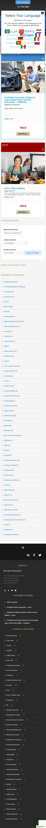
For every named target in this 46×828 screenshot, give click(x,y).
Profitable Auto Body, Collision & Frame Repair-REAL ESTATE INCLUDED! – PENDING (19, 99)
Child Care (7, 336)
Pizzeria (6, 455)
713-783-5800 (23, 7)
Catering (7, 331)
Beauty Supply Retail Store (13, 321)
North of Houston (12, 725)
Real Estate (8, 470)
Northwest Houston (13, 745)
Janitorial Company (10, 396)
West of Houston (12, 814)
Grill (5, 381)
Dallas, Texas (11, 655)
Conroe (9, 645)
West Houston (11, 809)
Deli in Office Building (14, 188)
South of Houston (12, 769)
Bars (5, 311)
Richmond (10, 759)
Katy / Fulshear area (13, 695)
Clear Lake (10, 640)
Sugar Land (10, 794)
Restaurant (8, 475)
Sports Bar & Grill (9, 510)
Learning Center (9, 406)
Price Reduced (11, 749)
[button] (23, 547)
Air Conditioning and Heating (13, 287)
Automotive (8, 297)
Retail (6, 485)
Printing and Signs (10, 465)
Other (6, 445)
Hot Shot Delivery (10, 391)
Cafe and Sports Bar (11, 326)
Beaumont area (12, 635)
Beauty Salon (8, 316)
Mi (7, 705)
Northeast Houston (13, 735)
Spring (9, 784)
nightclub (7, 440)
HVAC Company (12, 602)
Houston (9, 685)
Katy (8, 690)
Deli (5, 346)
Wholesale (7, 530)
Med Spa (7, 420)
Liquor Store (8, 411)
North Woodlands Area (14, 730)
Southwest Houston (13, 774)
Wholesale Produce (10, 534)
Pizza (6, 450)
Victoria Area (11, 804)
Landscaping (8, 401)
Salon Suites (8, 490)
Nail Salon (7, 430)
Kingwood (10, 700)
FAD (5, 361)
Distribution (8, 356)
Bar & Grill (7, 306)
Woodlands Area (12, 819)
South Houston (12, 764)
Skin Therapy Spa (10, 500)
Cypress (9, 650)
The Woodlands (12, 799)
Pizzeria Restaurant (10, 460)
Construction (8, 341)
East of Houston (12, 670)
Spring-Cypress (12, 789)
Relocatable (10, 754)
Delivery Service (9, 351)
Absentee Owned (9, 282)
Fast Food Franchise (11, 366)
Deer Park (10, 660)
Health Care (8, 386)
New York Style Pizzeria (12, 435)
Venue (6, 525)
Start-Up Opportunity (11, 515)
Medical (6, 425)
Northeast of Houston (14, 740)
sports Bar (7, 505)
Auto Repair (8, 292)
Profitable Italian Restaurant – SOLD (19, 607)
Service (6, 495)
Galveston (10, 675)
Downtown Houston (13, 665)
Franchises (7, 376)
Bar (5, 301)
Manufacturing (9, 415)
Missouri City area (12, 710)
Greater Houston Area (14, 680)
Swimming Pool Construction (13, 520)
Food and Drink (9, 371)
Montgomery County (13, 715)
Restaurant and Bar (10, 480)
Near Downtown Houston (15, 720)
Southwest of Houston (11, 105)
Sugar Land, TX (9, 191)
